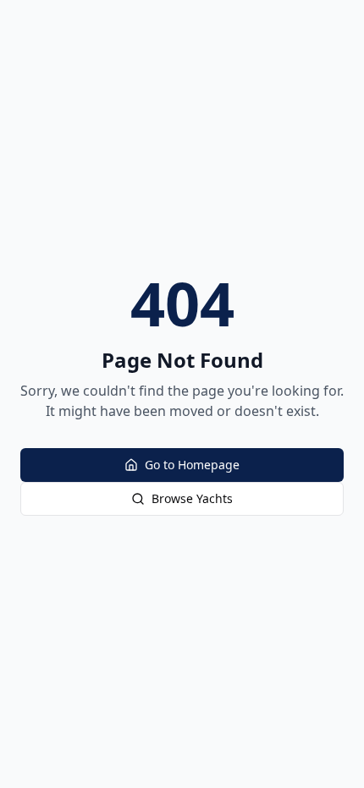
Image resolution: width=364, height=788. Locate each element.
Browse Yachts (192, 498)
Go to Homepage (192, 465)
